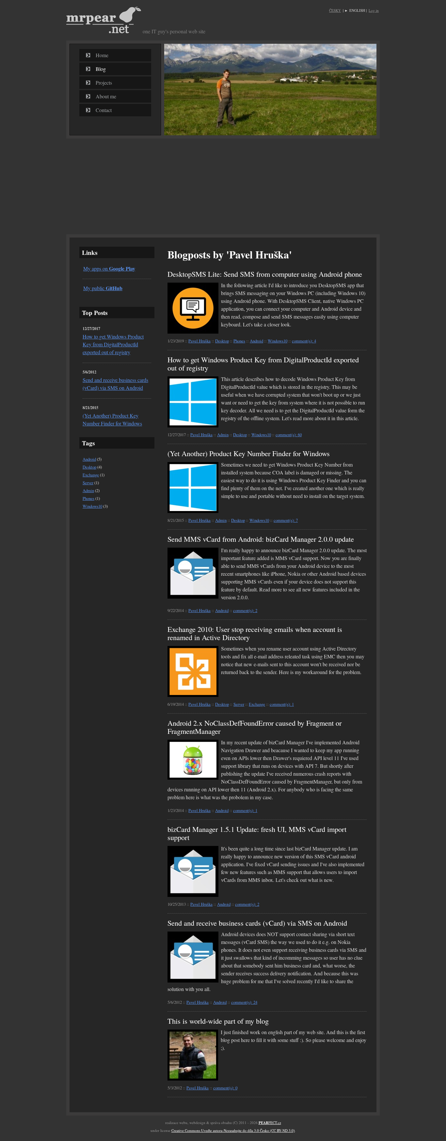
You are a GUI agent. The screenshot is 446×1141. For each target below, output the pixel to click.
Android (89, 459)
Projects (104, 82)
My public (102, 288)
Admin (88, 490)
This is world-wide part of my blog (218, 1021)
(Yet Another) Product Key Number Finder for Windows (248, 453)
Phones (88, 498)
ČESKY (335, 10)
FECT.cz (270, 1122)
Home (102, 55)
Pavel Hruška (199, 341)
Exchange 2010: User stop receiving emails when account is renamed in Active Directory (254, 633)
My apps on (109, 268)
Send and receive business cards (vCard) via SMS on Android (257, 923)
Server (88, 483)
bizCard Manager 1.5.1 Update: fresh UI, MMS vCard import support (256, 833)
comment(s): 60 (289, 435)
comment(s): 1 (282, 704)
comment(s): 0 (225, 1088)
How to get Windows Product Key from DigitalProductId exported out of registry (113, 344)
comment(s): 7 (286, 520)
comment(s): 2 (245, 610)
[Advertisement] (223, 186)
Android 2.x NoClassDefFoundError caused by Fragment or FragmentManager (254, 727)
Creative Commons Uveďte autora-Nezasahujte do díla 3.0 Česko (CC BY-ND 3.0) (233, 1130)
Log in (374, 10)
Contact (104, 110)
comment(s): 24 (244, 1002)
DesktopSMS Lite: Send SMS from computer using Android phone (264, 274)
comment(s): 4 (304, 341)
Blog (101, 68)
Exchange (91, 475)
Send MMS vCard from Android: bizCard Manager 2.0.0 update (260, 539)
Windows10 (92, 506)
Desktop (89, 467)
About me (106, 96)
